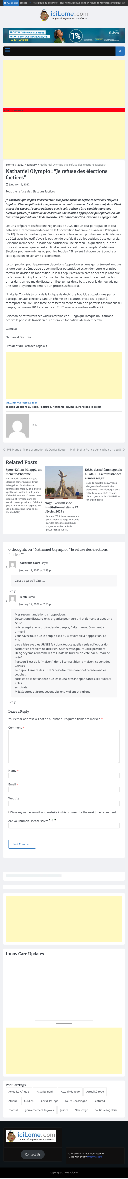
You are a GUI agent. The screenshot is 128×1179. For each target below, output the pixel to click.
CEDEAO (29, 1101)
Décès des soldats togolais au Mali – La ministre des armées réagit (103, 474)
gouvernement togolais (39, 1110)
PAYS (19, 403)
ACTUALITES (11, 403)
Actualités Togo (70, 1091)
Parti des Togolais (89, 407)
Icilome (74, 1172)
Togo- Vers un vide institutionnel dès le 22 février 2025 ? (61, 507)
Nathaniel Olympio (64, 407)
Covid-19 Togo (49, 1101)
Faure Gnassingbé (76, 1101)
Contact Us (32, 1154)
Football (13, 1110)
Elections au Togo (27, 407)
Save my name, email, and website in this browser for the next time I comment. (64, 812)
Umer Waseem (94, 1156)
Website (13, 798)
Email (13, 784)
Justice (64, 1110)
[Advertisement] (64, 83)
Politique (26, 403)
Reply (12, 591)
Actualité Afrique (18, 1091)
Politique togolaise (106, 1110)
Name (13, 770)
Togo (34, 403)
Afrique (13, 1101)
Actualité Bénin (45, 1091)
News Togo (81, 1110)
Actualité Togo (95, 1091)
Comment (16, 727)
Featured (45, 407)
